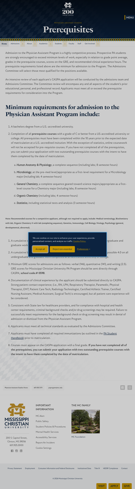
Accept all (40, 249)
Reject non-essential (62, 249)
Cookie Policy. (79, 241)
